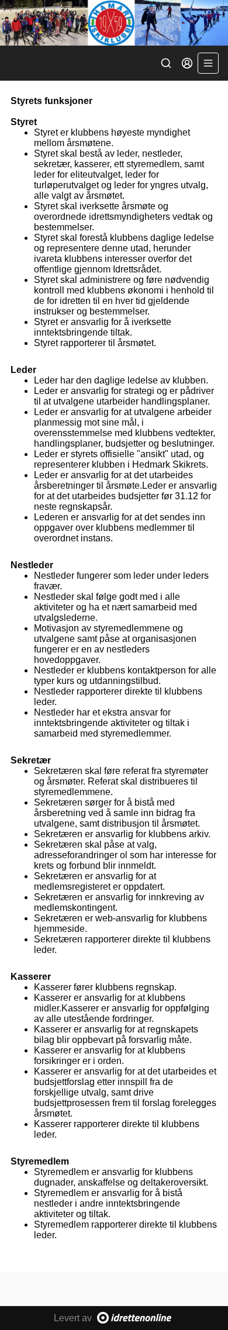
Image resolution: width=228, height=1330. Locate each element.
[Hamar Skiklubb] (114, 23)
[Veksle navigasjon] (208, 63)
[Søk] (166, 63)
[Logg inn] (187, 63)
